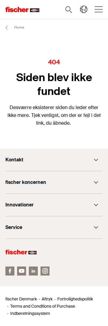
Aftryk (47, 299)
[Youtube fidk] (21, 271)
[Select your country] (83, 9)
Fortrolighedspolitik (75, 299)
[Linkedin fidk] (33, 271)
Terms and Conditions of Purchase (42, 306)
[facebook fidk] (9, 271)
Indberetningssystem (30, 313)
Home (18, 27)
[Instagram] (45, 271)
